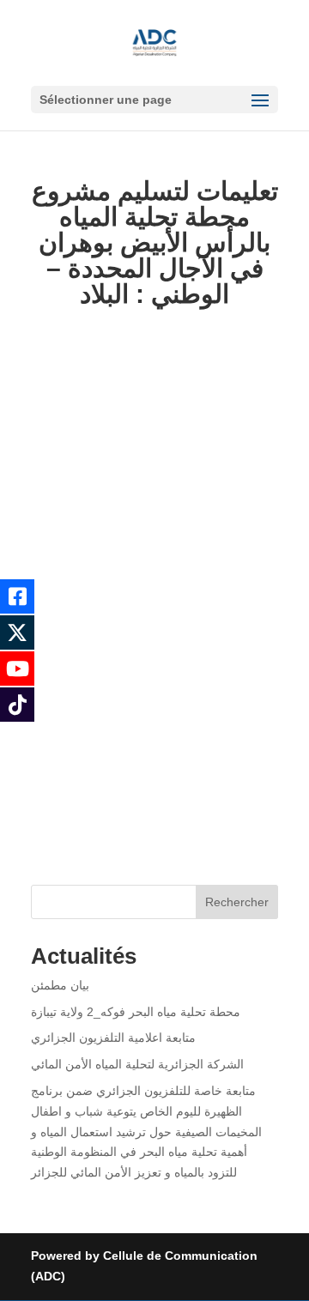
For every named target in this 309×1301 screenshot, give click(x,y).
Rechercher (237, 902)
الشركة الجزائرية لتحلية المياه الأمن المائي (137, 1064)
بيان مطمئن (60, 985)
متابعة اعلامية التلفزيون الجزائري (113, 1037)
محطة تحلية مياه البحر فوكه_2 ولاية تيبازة (135, 1012)
